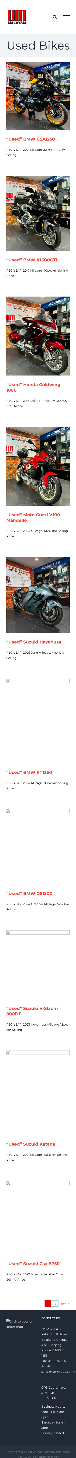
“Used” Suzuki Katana (30, 1144)
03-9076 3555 (58, 1361)
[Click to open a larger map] (20, 1321)
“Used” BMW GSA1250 (30, 139)
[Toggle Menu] (66, 17)
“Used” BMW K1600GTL (32, 259)
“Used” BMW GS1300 (29, 893)
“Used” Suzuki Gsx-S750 (33, 1263)
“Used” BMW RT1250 (29, 772)
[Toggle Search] (55, 17)
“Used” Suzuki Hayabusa (33, 642)
